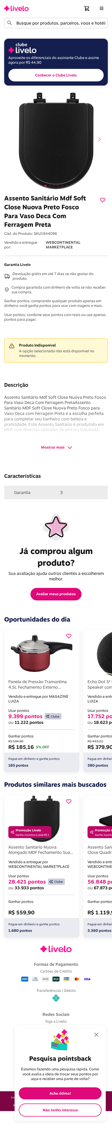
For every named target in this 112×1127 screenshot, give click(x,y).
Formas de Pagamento (56, 964)
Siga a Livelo (56, 1021)
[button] (87, 8)
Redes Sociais (56, 1014)
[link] (16, 8)
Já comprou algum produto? (57, 557)
